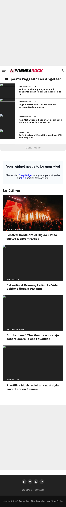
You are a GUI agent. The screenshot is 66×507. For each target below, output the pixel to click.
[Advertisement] (33, 33)
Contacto (39, 490)
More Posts (33, 148)
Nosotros (27, 490)
